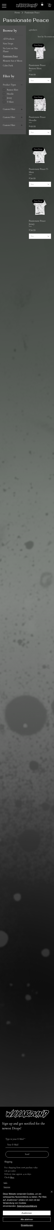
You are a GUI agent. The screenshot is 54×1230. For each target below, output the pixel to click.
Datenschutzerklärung (27, 1205)
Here (12, 1177)
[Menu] (4, 5)
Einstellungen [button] (27, 1225)
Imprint (7, 1187)
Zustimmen (27, 1213)
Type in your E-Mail (15, 1139)
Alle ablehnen (27, 1219)
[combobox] (40, 80)
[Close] (50, 1193)
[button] (50, 5)
